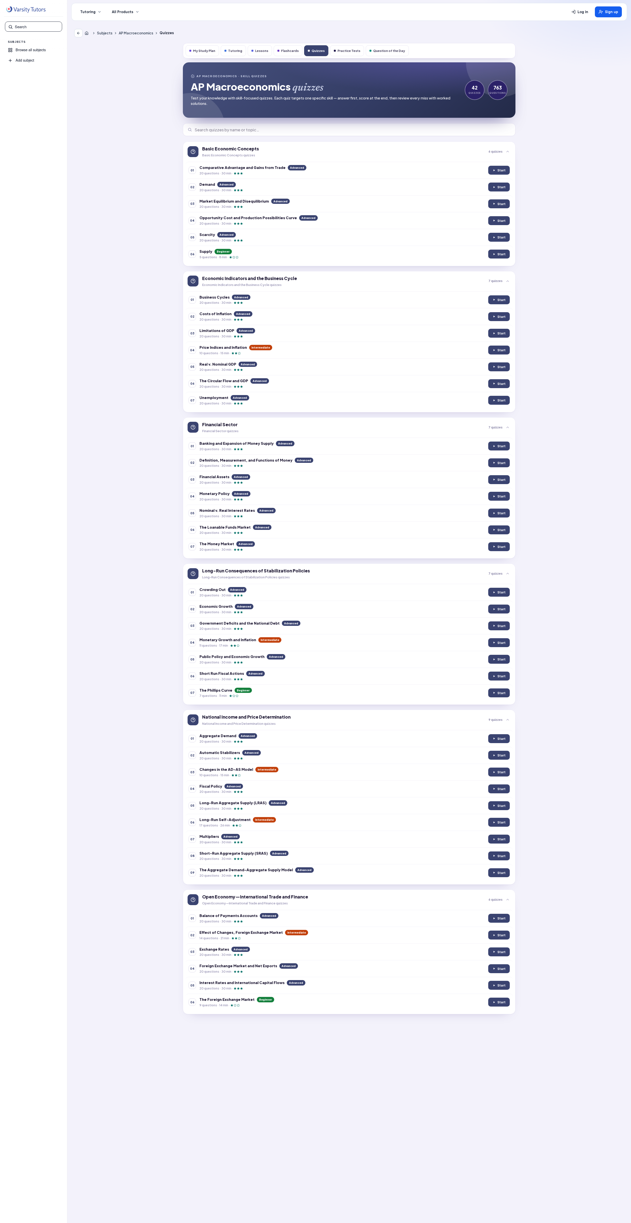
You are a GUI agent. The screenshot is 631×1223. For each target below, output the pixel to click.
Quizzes (318, 51)
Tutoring (88, 12)
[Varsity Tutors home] (26, 9)
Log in (583, 12)
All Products (122, 12)
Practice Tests (349, 51)
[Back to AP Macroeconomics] (78, 33)
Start (501, 171)
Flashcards (290, 51)
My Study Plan (204, 51)
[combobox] (37, 26)
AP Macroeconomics (136, 33)
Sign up (611, 12)
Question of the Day (389, 51)
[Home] (88, 33)
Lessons (261, 51)
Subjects (104, 33)
